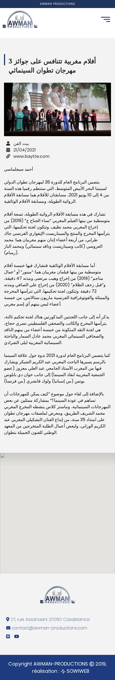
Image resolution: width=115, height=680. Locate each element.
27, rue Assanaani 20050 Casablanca (49, 619)
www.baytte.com (30, 156)
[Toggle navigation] (105, 19)
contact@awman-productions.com (49, 628)
